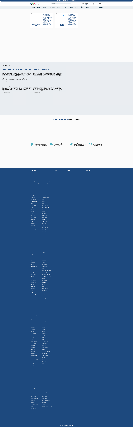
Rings (32, 369)
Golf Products (33, 373)
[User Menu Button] (91, 4)
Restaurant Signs (34, 355)
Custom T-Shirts (34, 227)
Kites (31, 335)
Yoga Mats (33, 349)
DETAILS (75, 0)
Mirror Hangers (33, 304)
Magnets (32, 252)
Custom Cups (33, 205)
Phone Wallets (33, 199)
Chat (87, 4)
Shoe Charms (44, 250)
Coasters (44, 172)
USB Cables (44, 402)
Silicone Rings (33, 308)
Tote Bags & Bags (66, 7)
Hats (31, 177)
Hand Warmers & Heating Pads (35, 384)
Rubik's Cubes (44, 371)
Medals (43, 239)
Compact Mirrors (45, 355)
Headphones (44, 386)
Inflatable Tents (45, 319)
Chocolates (33, 272)
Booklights (44, 339)
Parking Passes (33, 306)
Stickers (43, 187)
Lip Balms (44, 282)
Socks (43, 203)
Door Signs (44, 365)
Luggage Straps (34, 319)
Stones (43, 378)
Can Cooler (44, 221)
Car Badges (44, 321)
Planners (43, 327)
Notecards (44, 246)
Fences (32, 392)
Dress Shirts (44, 229)
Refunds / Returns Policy (71, 174)
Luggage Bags (45, 313)
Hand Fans (44, 223)
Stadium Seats (45, 317)
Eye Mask (44, 284)
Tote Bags (32, 179)
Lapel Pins (44, 174)
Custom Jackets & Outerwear (36, 235)
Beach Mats (44, 359)
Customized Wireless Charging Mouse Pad (47, 24)
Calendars (44, 300)
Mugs (32, 213)
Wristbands (44, 286)
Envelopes (33, 246)
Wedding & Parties (76, 7)
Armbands (44, 345)
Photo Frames (33, 408)
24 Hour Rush (57, 189)
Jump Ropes (33, 357)
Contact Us (57, 179)
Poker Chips (44, 343)
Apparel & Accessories (59, 7)
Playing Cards (33, 325)
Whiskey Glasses (45, 215)
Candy (32, 270)
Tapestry (43, 325)
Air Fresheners (33, 241)
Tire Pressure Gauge (46, 400)
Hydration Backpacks (35, 310)
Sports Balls (44, 380)
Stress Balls (33, 225)
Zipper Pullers (44, 398)
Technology (33, 329)
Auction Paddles (45, 347)
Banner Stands (45, 185)
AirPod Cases (33, 343)
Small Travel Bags (45, 315)
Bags (43, 177)
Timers (32, 380)
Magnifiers (33, 353)
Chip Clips (32, 365)
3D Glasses (44, 363)
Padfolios (32, 237)
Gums (32, 278)
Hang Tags (44, 260)
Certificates (44, 264)
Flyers (32, 248)
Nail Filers (44, 388)
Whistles (43, 349)
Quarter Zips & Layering (46, 231)
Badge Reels (44, 254)
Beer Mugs (33, 215)
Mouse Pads (33, 172)
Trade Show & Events (45, 7)
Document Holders (34, 404)
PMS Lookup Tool (58, 185)
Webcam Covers (45, 197)
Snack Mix (32, 276)
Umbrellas (44, 278)
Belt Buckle (33, 262)
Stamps (43, 329)
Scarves (32, 258)
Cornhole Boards (34, 302)
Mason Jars (44, 308)
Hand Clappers (33, 400)
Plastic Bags (44, 266)
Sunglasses (33, 223)
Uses (56, 191)
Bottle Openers (45, 195)
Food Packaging (45, 205)
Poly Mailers (44, 193)
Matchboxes (33, 300)
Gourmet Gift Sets (45, 272)
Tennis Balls (33, 347)
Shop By (38, 7)
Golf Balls (44, 373)
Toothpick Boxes (45, 298)
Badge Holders (33, 254)
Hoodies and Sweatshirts (35, 229)
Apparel (43, 225)
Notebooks (44, 361)
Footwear (44, 390)
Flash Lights (33, 367)
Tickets (43, 292)
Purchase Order (58, 181)
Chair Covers (44, 290)
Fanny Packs (44, 294)
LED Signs (32, 207)
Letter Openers (33, 339)
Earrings (32, 323)
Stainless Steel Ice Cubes (47, 406)
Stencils (32, 390)
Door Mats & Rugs (45, 288)
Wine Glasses (33, 217)
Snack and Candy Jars (46, 270)
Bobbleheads (44, 296)
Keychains (44, 191)
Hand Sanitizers (34, 282)
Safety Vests (33, 345)
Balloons (43, 219)
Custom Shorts (45, 233)
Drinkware (32, 211)
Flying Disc (33, 197)
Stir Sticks (32, 284)
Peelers (43, 404)
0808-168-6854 (85, 3)
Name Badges (45, 392)
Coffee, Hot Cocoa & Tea (47, 276)
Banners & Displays (45, 183)
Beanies (32, 193)
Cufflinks (43, 331)
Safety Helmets (34, 341)
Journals (43, 237)
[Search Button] (69, 3)
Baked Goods (33, 274)
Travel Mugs (33, 219)
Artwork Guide (57, 193)
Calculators (44, 248)
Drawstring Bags (34, 181)
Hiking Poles (44, 367)
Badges (43, 262)
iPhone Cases (33, 361)
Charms (32, 337)
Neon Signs (33, 187)
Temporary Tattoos (45, 235)
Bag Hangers (33, 321)
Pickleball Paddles (34, 256)
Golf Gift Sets (33, 396)
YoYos (43, 369)
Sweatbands (44, 304)
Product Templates (58, 183)
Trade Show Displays (46, 207)
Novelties (101, 7)
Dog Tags (32, 331)
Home (31, 10)
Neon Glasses (44, 357)
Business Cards (45, 243)
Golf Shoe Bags (45, 382)
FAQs (56, 177)
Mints (43, 268)
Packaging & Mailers (95, 7)
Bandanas (33, 327)
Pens (43, 209)
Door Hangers (44, 302)
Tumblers (44, 213)
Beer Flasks (33, 371)
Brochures (44, 333)
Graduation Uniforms (46, 351)
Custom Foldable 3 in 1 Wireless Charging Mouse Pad (47, 21)
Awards (32, 268)
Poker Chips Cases (34, 398)
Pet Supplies (33, 351)
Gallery (56, 174)
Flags (32, 185)
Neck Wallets (44, 384)
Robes (32, 203)
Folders (32, 290)
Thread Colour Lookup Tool (60, 187)
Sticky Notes (44, 241)
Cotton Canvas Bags (46, 179)
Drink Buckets (44, 353)
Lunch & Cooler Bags (35, 313)
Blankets (43, 256)
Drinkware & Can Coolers (52, 7)
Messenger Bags (34, 315)
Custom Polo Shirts (34, 231)
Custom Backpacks (34, 294)
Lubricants (44, 394)
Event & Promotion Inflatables (47, 323)
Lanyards (32, 209)
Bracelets (32, 402)
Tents (32, 317)
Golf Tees (32, 375)
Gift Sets (32, 406)
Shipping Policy (70, 179)
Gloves (32, 239)
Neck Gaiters (33, 280)
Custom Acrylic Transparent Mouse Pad (46, 15)
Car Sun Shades (45, 341)
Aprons (32, 189)
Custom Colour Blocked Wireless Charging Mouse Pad (47, 18)
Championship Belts (34, 359)
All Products (32, 7)
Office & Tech (82, 7)
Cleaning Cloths (34, 298)
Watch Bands (33, 363)
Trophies (32, 264)
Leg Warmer (44, 280)
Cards (32, 292)
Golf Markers (33, 382)
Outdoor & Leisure (88, 7)
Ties (31, 260)
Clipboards (33, 288)
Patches (32, 174)
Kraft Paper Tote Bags (46, 181)
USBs (32, 243)
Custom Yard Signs (45, 227)
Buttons (43, 211)
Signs (71, 7)
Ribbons (43, 199)
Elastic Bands (44, 396)
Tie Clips (43, 306)
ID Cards (32, 221)
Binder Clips (33, 286)
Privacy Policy (69, 172)
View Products (45, 25)
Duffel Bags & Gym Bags (35, 296)
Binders (32, 250)
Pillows (32, 378)
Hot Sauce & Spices (46, 274)
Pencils (43, 258)
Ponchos (43, 335)
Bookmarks (44, 337)
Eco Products (33, 333)
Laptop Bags (44, 310)
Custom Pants (33, 233)
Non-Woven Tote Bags (35, 183)
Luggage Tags (44, 252)
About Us (57, 172)
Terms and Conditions (71, 177)
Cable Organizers (34, 388)
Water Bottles (44, 217)
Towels (43, 201)
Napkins (32, 191)
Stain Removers (34, 394)
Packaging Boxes (34, 266)
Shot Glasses (44, 189)
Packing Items (33, 195)
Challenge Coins (34, 201)
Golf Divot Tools (45, 375)
